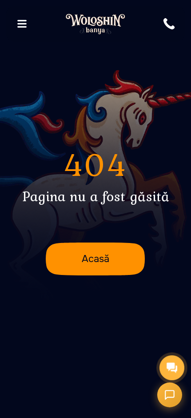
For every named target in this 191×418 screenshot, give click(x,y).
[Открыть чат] (169, 394)
